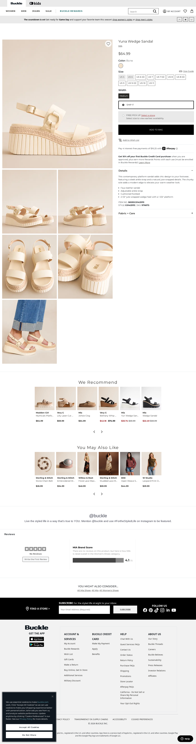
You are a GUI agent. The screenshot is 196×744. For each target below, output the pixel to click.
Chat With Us (126, 639)
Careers (152, 649)
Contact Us (125, 649)
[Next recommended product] (101, 431)
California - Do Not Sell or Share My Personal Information (132, 695)
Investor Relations (157, 670)
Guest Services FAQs (130, 644)
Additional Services (73, 675)
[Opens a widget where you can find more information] (185, 739)
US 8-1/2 (180, 77)
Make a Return (71, 664)
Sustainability (154, 660)
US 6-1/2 (140, 77)
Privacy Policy (26, 719)
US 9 (122, 83)
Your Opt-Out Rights (130, 703)
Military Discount (72, 680)
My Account (69, 643)
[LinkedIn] (168, 610)
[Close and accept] (52, 696)
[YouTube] (174, 610)
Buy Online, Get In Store (75, 670)
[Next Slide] (191, 19)
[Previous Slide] (179, 19)
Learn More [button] (144, 162)
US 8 (170, 77)
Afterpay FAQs (127, 686)
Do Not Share (29, 735)
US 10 (142, 83)
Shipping (124, 670)
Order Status (126, 655)
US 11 (151, 83)
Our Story (152, 638)
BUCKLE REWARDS (71, 11)
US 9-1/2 (132, 83)
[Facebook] (145, 610)
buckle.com (42, 702)
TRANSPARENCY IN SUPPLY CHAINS (91, 719)
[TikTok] (156, 610)
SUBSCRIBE (125, 609)
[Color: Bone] (120, 65)
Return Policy (126, 660)
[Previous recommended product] (94, 431)
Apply (95, 648)
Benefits (96, 654)
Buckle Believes (155, 654)
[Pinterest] (151, 610)
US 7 (150, 77)
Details (123, 170)
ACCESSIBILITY (120, 719)
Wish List (68, 654)
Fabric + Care (127, 213)
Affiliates (152, 676)
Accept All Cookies (29, 727)
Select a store (148, 115)
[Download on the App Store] (36, 638)
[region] (29, 717)
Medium (124, 96)
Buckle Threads (155, 644)
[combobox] (140, 11)
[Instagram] (162, 610)
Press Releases (155, 665)
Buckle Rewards (71, 648)
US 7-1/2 (160, 77)
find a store (40, 608)
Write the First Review (35, 559)
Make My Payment (101, 643)
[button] (10, 11)
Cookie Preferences (142, 719)
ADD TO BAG (156, 129)
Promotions (125, 676)
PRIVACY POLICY (62, 719)
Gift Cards (69, 659)
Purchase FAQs (127, 665)
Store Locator (126, 681)
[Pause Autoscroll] (185, 19)
